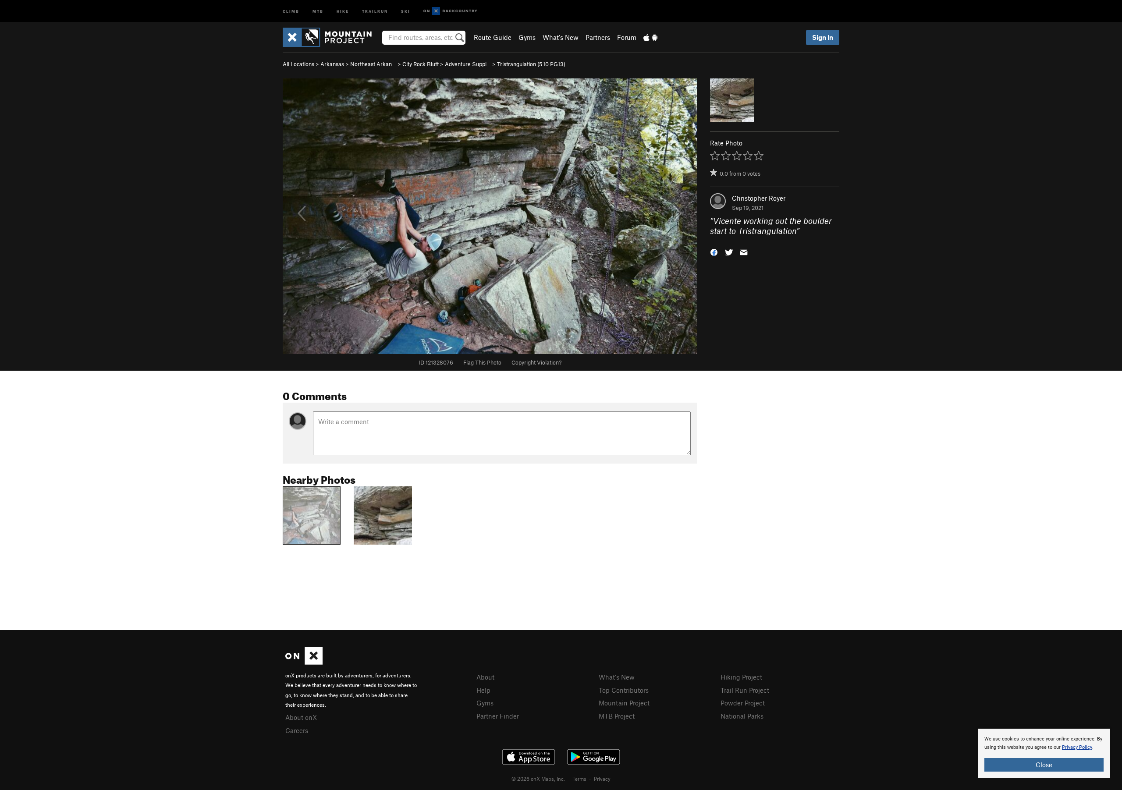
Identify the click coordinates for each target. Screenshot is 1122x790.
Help (483, 690)
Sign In (822, 37)
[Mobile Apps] (650, 37)
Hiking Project (741, 677)
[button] (714, 251)
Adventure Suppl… (468, 63)
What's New (561, 37)
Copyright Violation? (536, 362)
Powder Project (743, 703)
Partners (598, 37)
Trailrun (375, 11)
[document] (1044, 753)
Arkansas (332, 63)
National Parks (742, 716)
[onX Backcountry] (450, 11)
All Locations (298, 63)
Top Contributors (624, 690)
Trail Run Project (745, 690)
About (485, 677)
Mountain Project (624, 703)
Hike (343, 11)
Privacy (602, 779)
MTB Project (617, 716)
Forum (626, 37)
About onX (301, 717)
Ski (405, 11)
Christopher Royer (758, 198)
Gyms (527, 37)
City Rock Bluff (420, 63)
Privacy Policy (1077, 747)
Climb (291, 11)
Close (1044, 765)
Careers (296, 730)
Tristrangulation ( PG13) (531, 63)
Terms (579, 779)
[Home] (331, 37)
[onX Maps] (304, 662)
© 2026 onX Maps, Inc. (538, 779)
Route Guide (492, 37)
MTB (317, 11)
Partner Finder (497, 716)
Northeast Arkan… (373, 63)
